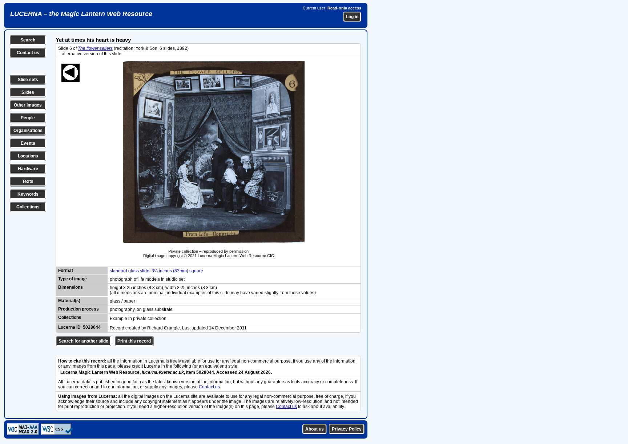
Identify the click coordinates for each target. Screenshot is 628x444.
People (28, 117)
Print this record (134, 341)
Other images (28, 105)
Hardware (28, 168)
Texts (27, 181)
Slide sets (28, 79)
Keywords (28, 194)
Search (27, 40)
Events (28, 143)
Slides (27, 92)
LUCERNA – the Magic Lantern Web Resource (81, 13)
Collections (28, 206)
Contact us (28, 52)
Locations (28, 156)
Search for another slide (83, 341)
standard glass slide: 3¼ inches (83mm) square (156, 270)
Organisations (28, 130)
